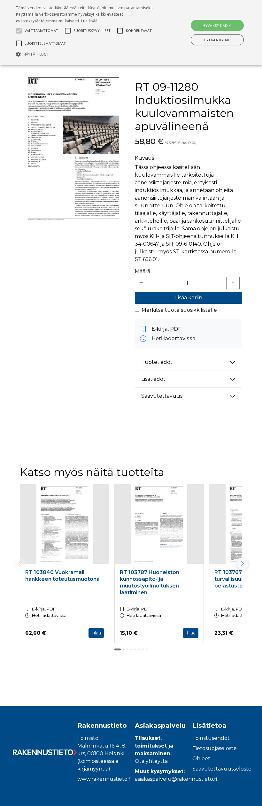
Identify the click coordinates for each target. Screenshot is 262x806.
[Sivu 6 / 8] (139, 649)
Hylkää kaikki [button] (217, 39)
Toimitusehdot (211, 738)
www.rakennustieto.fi (104, 779)
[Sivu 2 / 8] (124, 649)
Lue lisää (89, 21)
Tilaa (96, 633)
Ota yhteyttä (151, 761)
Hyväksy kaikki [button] (217, 25)
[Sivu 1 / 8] (117, 649)
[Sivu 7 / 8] (143, 649)
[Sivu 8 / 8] (147, 649)
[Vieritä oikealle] (242, 563)
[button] (91, 54)
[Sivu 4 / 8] (131, 649)
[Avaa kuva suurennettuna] (73, 149)
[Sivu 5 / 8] (135, 649)
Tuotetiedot (157, 362)
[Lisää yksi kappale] (233, 283)
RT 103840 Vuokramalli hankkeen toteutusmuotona (62, 575)
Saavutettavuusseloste (221, 769)
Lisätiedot (153, 379)
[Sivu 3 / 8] (127, 649)
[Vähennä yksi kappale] (141, 283)
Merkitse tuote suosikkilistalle (179, 310)
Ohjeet (201, 759)
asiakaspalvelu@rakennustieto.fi (176, 779)
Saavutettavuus (161, 396)
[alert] (131, 32)
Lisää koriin (188, 298)
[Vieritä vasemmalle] (19, 563)
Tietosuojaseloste (214, 748)
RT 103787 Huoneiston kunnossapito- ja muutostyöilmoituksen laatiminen (149, 582)
